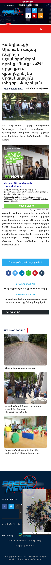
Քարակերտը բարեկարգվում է (21, 368)
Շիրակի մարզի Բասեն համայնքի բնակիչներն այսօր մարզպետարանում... (23, 409)
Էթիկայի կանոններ (24, 545)
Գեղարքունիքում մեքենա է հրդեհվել (25, 288)
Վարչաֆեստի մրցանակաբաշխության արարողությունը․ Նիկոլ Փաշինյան (25, 300)
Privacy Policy (35, 540)
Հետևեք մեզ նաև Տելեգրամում (25, 262)
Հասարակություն (13, 88)
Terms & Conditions (17, 540)
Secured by (8, 535)
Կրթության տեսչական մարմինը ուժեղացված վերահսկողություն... (23, 451)
